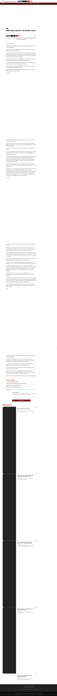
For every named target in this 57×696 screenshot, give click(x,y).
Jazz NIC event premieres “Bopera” (12, 381)
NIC (19, 689)
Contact (37, 3)
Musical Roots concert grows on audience (13, 385)
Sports (26, 3)
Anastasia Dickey (20, 477)
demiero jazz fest (23, 389)
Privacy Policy (29, 689)
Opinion (30, 3)
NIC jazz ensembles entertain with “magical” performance (16, 383)
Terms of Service (35, 689)
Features (22, 3)
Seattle (7, 390)
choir (19, 389)
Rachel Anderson (12, 32)
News (19, 3)
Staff (21, 689)
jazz (30, 389)
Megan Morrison (20, 544)
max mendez (33, 389)
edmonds (27, 389)
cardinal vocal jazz (15, 389)
